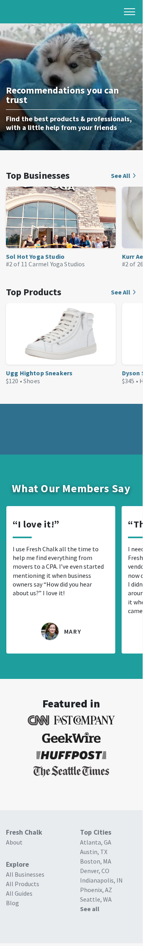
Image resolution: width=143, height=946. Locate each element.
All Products (22, 884)
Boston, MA (95, 861)
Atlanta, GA (95, 842)
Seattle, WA (96, 899)
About (14, 842)
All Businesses (25, 874)
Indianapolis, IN (101, 880)
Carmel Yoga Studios (57, 264)
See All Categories (124, 175)
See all (89, 909)
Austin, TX (93, 852)
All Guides (19, 893)
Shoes (31, 381)
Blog (12, 903)
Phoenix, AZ (96, 890)
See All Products (124, 292)
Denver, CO (94, 871)
